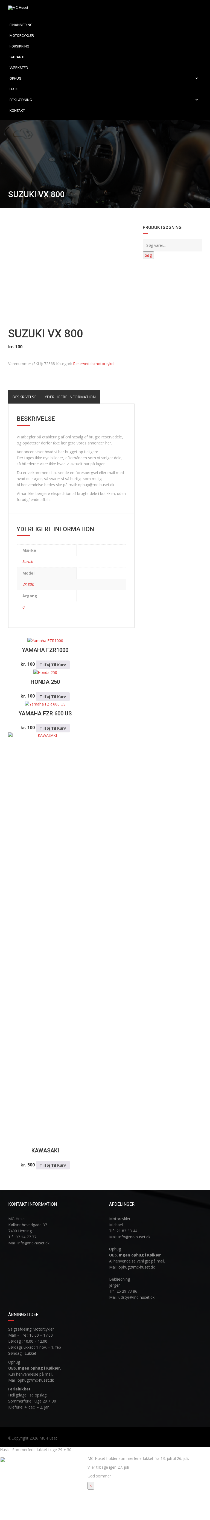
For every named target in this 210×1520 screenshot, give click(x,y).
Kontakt (17, 110)
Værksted (19, 68)
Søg (148, 255)
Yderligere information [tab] (70, 396)
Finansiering (21, 25)
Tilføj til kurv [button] (53, 664)
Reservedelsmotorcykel (93, 363)
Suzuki (27, 561)
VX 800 (28, 584)
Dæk (14, 89)
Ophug (15, 78)
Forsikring (19, 46)
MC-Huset (48, 1438)
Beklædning (21, 100)
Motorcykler (22, 35)
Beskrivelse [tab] (24, 396)
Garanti (17, 57)
